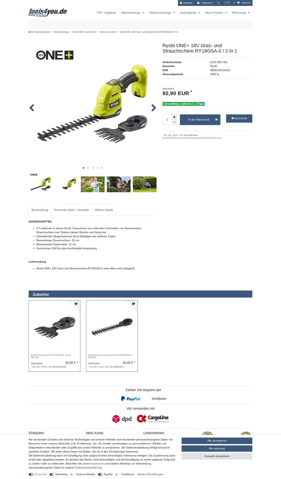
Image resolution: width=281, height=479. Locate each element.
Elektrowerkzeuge (160, 12)
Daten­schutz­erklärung (88, 467)
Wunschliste (240, 118)
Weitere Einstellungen (150, 474)
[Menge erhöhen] (174, 117)
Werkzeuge (239, 12)
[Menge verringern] (174, 122)
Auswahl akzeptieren (217, 456)
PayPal (108, 474)
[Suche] (219, 3)
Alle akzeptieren (217, 440)
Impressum (97, 463)
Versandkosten (190, 135)
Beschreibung (40, 209)
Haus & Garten (214, 12)
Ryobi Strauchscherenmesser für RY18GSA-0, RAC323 (110, 356)
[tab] (40, 210)
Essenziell (41, 474)
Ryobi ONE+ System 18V (84, 32)
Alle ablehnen (217, 448)
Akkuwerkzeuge (131, 12)
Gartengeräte (188, 12)
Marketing (61, 474)
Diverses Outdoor (107, 32)
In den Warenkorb (199, 119)
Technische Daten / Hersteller (71, 209)
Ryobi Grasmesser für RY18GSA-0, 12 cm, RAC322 (51, 356)
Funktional (127, 474)
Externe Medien (85, 474)
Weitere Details (104, 209)
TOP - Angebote (106, 12)
